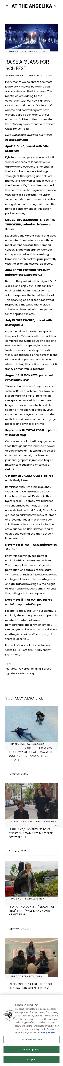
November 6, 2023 (19, 774)
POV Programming (33, 51)
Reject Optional (31, 1049)
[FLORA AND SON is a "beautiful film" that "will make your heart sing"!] (31, 880)
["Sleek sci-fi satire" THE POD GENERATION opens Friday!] (31, 957)
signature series (15, 673)
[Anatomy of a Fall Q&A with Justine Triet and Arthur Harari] (31, 725)
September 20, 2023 (20, 928)
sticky (30, 673)
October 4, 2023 (17, 851)
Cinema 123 (46, 823)
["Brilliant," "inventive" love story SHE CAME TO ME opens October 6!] (31, 802)
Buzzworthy (32, 821)
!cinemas (16, 821)
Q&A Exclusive (45, 746)
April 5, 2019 (34, 75)
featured (10, 668)
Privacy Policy (46, 1032)
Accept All (31, 1059)
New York (28, 746)
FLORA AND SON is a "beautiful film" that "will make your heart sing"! (31, 910)
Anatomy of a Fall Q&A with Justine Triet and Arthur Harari (31, 756)
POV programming (29, 668)
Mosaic (14, 51)
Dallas (34, 899)
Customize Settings (31, 1039)
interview (17, 744)
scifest (46, 668)
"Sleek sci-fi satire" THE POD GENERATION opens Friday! (30, 986)
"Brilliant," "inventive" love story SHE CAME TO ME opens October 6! (31, 833)
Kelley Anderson (16, 75)
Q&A (35, 744)
